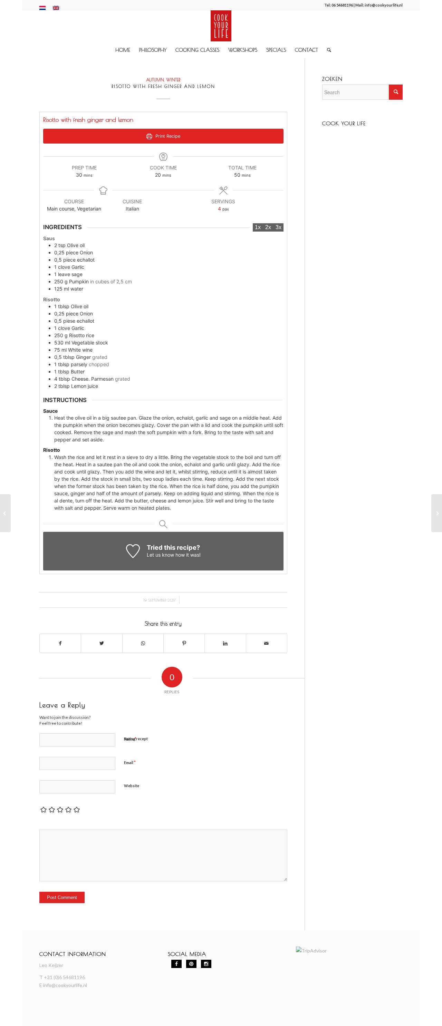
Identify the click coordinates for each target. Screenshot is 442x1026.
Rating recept (136, 738)
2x (268, 227)
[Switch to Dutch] (42, 7)
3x (278, 227)
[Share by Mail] (266, 643)
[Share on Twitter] (101, 643)
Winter (173, 79)
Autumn (155, 79)
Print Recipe (167, 136)
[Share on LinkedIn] (225, 643)
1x (258, 227)
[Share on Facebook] (60, 643)
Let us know (160, 555)
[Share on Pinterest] (184, 643)
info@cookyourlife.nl (384, 5)
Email (130, 762)
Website (131, 785)
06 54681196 (342, 5)
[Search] (327, 50)
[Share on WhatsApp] (143, 643)
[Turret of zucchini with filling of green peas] (5, 513)
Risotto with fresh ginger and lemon (163, 86)
